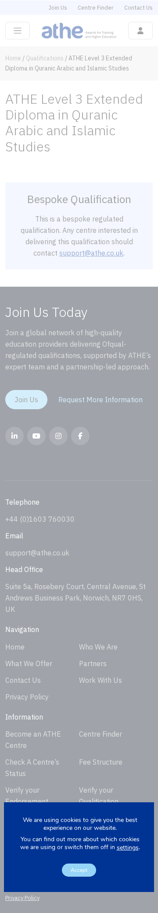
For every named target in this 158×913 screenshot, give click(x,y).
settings (128, 848)
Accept (79, 870)
